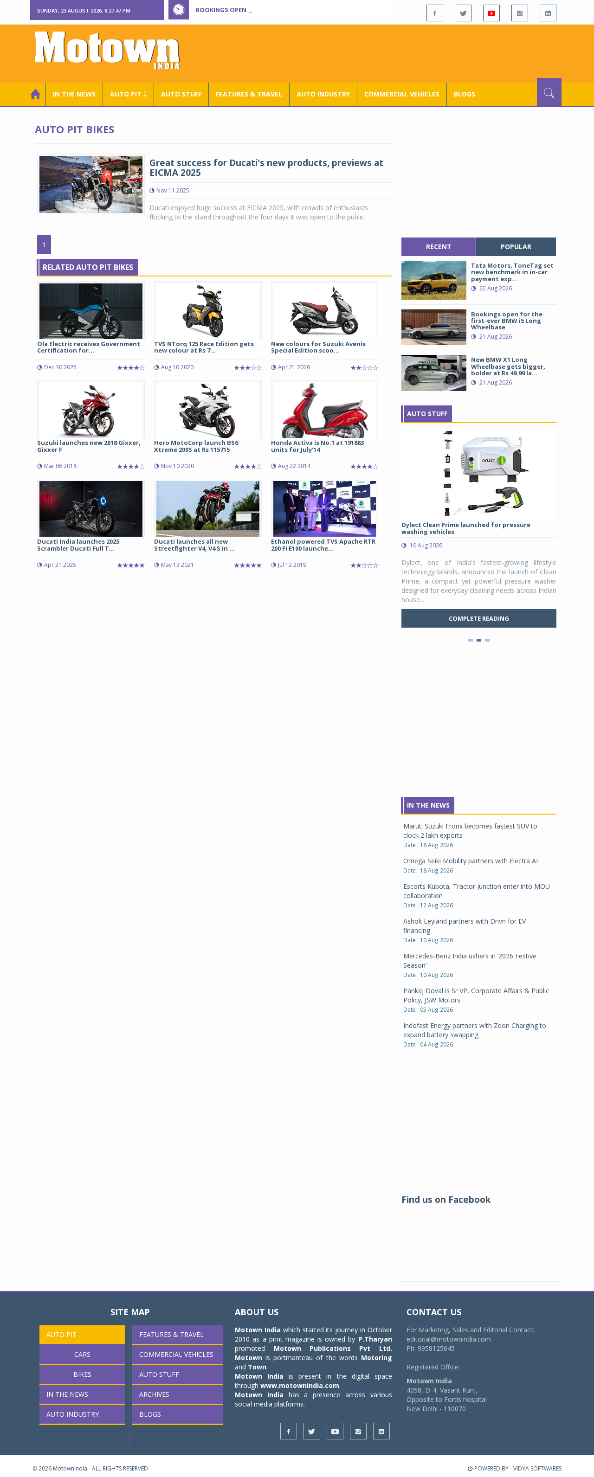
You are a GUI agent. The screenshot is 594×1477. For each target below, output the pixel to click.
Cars (82, 1354)
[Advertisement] (393, 52)
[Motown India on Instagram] (519, 13)
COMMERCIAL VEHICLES (401, 94)
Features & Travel (249, 94)
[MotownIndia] (113, 50)
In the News (74, 94)
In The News (428, 805)
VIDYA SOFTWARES (537, 1468)
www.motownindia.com (299, 1385)
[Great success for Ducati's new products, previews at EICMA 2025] (91, 183)
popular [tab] (516, 246)
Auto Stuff (181, 94)
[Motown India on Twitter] (463, 13)
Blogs (464, 94)
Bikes (82, 1374)
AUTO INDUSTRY (323, 94)
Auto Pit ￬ (128, 94)
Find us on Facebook (446, 1200)
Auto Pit (61, 1334)
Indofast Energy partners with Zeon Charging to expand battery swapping (474, 1030)
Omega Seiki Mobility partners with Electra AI (470, 860)
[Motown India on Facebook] (434, 13)
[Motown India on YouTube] (491, 13)
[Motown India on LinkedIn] (548, 13)
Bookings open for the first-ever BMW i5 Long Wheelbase (291, 10)
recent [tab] (439, 246)
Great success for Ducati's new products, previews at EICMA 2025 (266, 168)
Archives (154, 1394)
